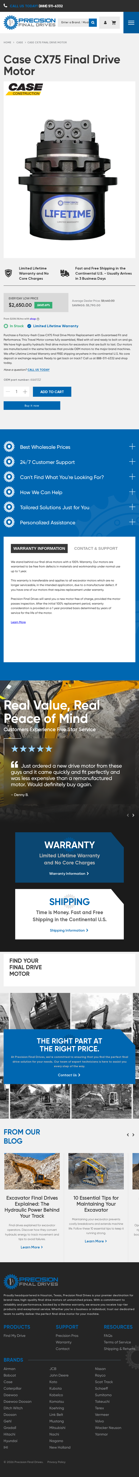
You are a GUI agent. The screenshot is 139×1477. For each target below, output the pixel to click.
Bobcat (10, 1375)
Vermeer (102, 1414)
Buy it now (32, 405)
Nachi (54, 1434)
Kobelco (56, 1395)
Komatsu (56, 1401)
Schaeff (101, 1388)
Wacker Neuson (108, 1427)
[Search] (93, 23)
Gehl (7, 1421)
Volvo (99, 1421)
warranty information (39, 548)
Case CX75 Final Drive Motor (47, 42)
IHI (6, 1447)
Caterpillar (13, 1388)
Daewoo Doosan (17, 1401)
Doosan (10, 1414)
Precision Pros (67, 1335)
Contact (63, 1349)
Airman (9, 1369)
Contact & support (96, 548)
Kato (53, 1382)
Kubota (55, 1388)
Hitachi (9, 1434)
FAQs (108, 1335)
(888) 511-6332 (36, 6)
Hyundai (10, 1441)
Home (7, 42)
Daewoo (11, 1395)
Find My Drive (15, 1335)
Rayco (100, 1375)
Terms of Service (117, 1342)
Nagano (56, 1441)
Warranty (63, 1342)
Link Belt (56, 1414)
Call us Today (39, 369)
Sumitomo (103, 1395)
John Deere (59, 1375)
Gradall (10, 1427)
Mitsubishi (57, 1427)
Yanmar (101, 1434)
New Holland (60, 1447)
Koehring (56, 1408)
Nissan (100, 1369)
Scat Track (104, 1382)
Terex (99, 1408)
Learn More (18, 622)
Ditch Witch (13, 1408)
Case (19, 42)
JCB (52, 1369)
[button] (131, 22)
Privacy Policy (56, 1462)
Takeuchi (102, 1401)
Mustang (56, 1421)
